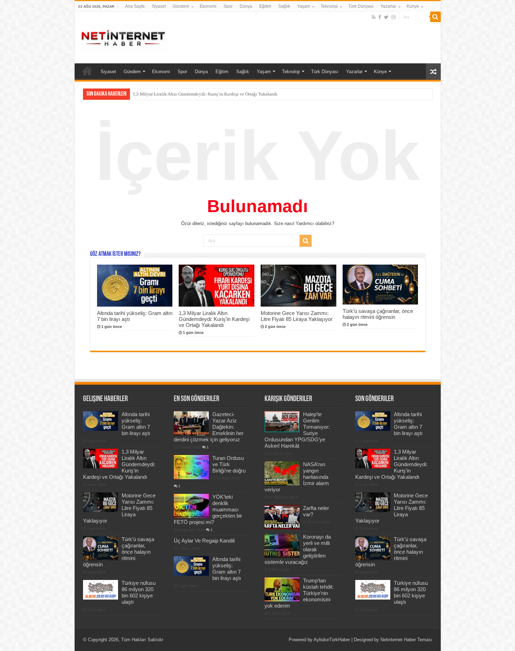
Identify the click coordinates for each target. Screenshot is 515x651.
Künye (413, 6)
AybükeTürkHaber (332, 639)
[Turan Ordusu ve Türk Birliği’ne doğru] (191, 467)
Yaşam (303, 6)
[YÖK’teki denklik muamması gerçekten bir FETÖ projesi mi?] (191, 506)
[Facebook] (380, 17)
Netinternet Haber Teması (406, 639)
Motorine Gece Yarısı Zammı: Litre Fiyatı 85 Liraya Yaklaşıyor (296, 316)
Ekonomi (208, 6)
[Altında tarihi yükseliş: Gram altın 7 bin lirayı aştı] (191, 566)
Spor (228, 6)
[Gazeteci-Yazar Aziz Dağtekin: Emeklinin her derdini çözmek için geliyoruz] (191, 423)
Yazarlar (388, 6)
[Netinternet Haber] (123, 36)
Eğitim (265, 6)
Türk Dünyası (360, 6)
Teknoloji (329, 6)
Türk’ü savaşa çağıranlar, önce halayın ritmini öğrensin (378, 314)
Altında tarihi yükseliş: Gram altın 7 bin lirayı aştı (136, 423)
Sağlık (284, 6)
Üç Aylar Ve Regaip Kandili (204, 541)
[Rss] (373, 17)
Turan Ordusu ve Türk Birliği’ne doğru (229, 464)
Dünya (246, 6)
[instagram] (393, 17)
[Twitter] (386, 17)
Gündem (181, 6)
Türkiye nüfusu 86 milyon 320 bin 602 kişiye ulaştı (139, 592)
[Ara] (435, 17)
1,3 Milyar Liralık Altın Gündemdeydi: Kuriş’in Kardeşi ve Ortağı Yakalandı (205, 94)
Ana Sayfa (135, 6)
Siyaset (159, 6)
